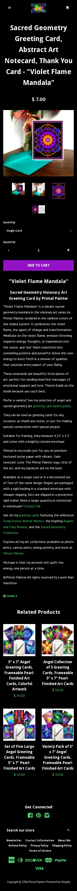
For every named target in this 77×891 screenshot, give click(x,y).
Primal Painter (13, 553)
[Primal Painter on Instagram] (47, 816)
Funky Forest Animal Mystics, (24, 521)
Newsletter (14, 840)
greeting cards (29, 515)
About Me (64, 840)
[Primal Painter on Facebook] (30, 816)
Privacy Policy (39, 845)
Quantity (9, 222)
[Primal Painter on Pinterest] (38, 816)
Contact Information (39, 840)
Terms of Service (40, 850)
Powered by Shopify (58, 882)
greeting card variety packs (52, 406)
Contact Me (32, 506)
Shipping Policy (62, 845)
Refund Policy (18, 845)
